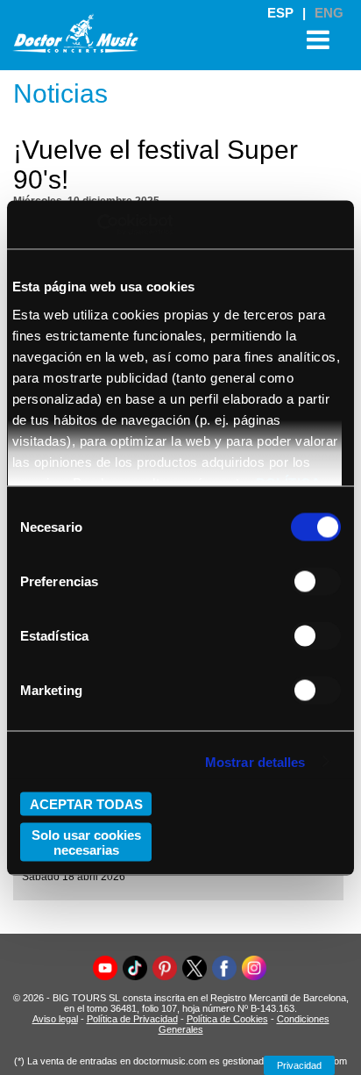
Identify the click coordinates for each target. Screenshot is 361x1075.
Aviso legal (55, 1019)
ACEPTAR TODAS (86, 804)
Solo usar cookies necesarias (86, 841)
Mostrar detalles (255, 761)
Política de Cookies (227, 1019)
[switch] (316, 582)
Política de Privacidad (132, 1019)
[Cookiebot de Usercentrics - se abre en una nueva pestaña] (96, 224)
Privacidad (299, 1065)
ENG (329, 12)
